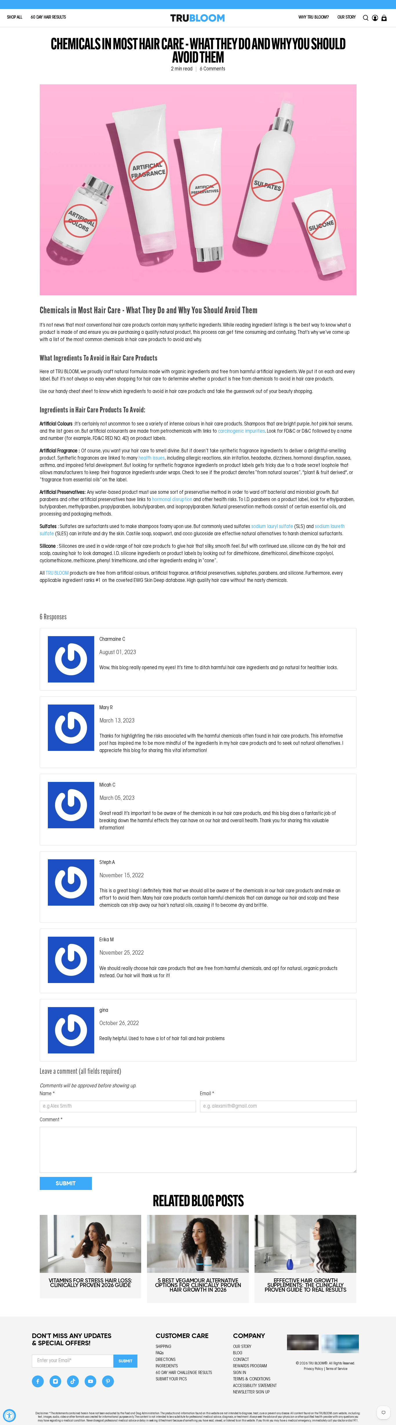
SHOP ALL (14, 17)
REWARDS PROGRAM (250, 1366)
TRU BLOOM (57, 573)
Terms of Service (336, 1369)
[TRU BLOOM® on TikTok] (73, 1383)
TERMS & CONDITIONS (251, 1379)
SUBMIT (125, 1361)
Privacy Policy (313, 1369)
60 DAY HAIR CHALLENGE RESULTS (184, 1373)
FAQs (160, 1353)
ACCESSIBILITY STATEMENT (255, 1386)
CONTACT (241, 1360)
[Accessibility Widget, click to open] (9, 1415)
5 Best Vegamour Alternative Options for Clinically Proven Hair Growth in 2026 (198, 1285)
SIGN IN (239, 1373)
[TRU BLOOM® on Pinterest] (108, 1383)
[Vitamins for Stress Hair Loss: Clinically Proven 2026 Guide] (90, 1244)
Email (207, 1094)
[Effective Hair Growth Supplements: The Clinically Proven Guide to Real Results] (305, 1244)
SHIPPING (163, 1347)
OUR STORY (346, 17)
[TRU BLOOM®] (197, 18)
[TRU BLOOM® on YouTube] (91, 1383)
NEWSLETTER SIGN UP (251, 1392)
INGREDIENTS (167, 1366)
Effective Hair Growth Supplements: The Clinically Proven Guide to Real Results (305, 1285)
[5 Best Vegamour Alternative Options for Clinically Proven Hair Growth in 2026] (198, 1244)
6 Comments (212, 69)
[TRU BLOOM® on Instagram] (55, 1383)
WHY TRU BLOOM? (314, 17)
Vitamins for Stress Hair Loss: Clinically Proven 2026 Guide (90, 1282)
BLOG (237, 1353)
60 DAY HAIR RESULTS (48, 17)
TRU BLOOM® (317, 1363)
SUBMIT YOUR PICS (171, 1379)
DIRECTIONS (165, 1360)
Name (47, 1094)
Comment (51, 1120)
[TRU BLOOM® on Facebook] (38, 1383)
